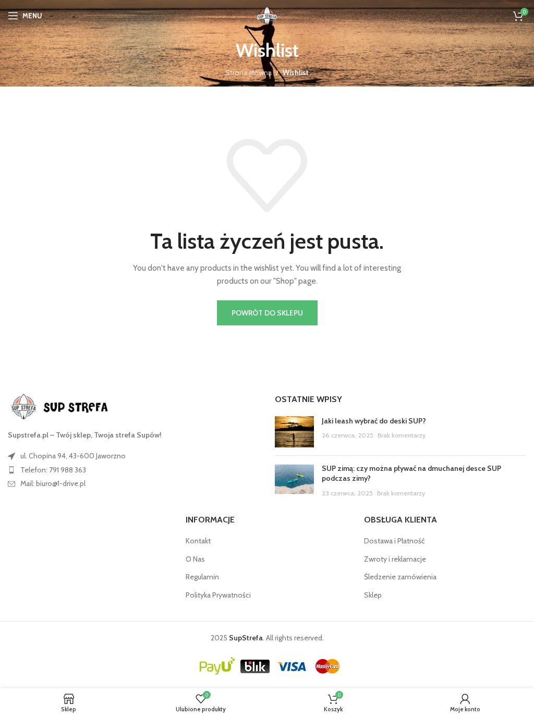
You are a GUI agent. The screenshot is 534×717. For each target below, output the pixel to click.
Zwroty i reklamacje (395, 559)
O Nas (195, 559)
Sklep (373, 595)
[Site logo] (267, 14)
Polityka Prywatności (218, 595)
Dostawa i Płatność (394, 540)
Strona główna (248, 72)
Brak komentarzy (402, 435)
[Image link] (65, 406)
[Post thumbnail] (294, 431)
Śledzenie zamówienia (400, 576)
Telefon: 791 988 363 (53, 470)
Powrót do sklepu (267, 313)
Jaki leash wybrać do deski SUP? (374, 421)
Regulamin (202, 576)
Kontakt (198, 540)
